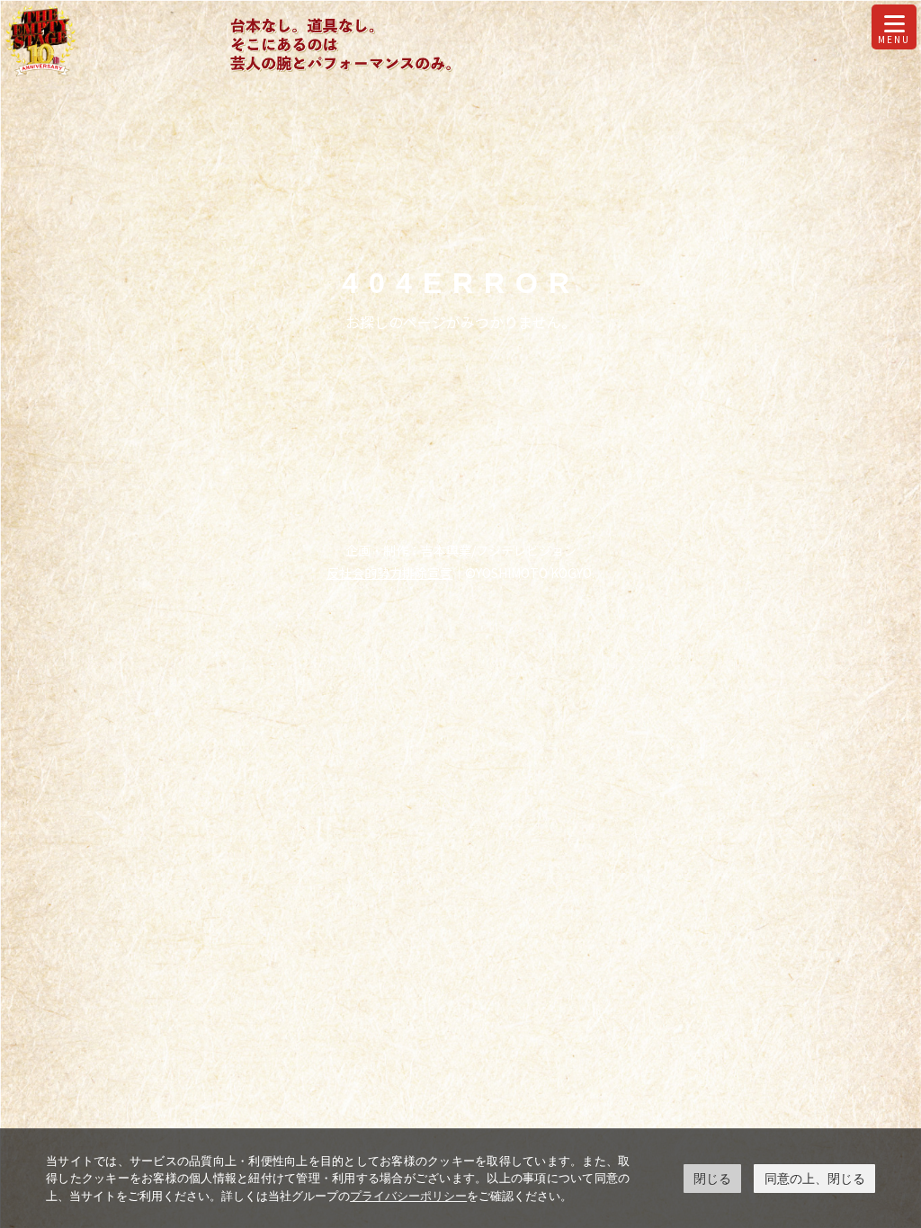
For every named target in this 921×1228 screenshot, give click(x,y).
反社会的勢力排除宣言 (389, 573)
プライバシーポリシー (408, 1195)
